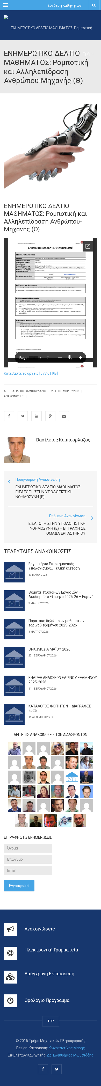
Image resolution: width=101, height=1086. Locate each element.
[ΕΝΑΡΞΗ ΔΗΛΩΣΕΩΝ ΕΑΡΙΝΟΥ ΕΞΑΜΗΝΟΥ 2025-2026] (14, 686)
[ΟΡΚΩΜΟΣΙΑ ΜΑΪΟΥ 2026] (14, 657)
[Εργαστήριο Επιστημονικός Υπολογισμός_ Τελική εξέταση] (14, 572)
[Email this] (64, 416)
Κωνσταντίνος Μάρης (67, 1048)
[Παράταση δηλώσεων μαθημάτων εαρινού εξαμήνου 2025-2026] (14, 629)
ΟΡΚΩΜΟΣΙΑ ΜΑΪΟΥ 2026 (49, 649)
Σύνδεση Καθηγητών (65, 5)
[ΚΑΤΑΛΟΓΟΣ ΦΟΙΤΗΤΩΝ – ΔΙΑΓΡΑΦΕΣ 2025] (14, 714)
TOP (51, 1021)
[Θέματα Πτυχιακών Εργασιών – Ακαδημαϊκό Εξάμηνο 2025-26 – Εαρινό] (14, 600)
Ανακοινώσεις (14, 396)
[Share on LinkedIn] (36, 416)
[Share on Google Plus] (50, 416)
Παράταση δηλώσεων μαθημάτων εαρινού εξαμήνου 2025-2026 (56, 623)
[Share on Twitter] (23, 416)
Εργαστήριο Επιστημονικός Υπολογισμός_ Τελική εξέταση (54, 566)
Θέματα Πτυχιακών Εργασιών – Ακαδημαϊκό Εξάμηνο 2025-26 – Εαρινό (60, 594)
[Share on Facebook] (9, 416)
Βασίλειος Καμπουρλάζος (63, 439)
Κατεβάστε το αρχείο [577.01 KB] (31, 373)
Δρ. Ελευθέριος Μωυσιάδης (70, 1055)
